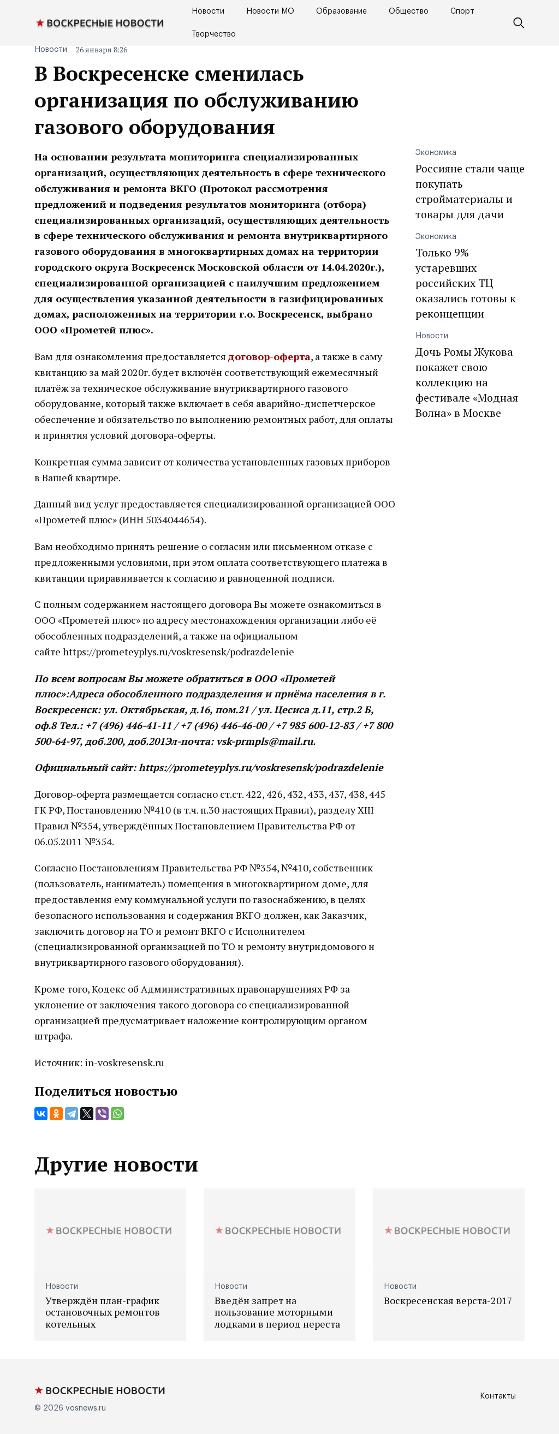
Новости (208, 11)
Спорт (462, 11)
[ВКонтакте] (40, 1113)
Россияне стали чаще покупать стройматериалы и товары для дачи (470, 191)
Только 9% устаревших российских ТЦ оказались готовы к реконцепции (465, 283)
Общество (409, 11)
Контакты (498, 1396)
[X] (86, 1113)
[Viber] (102, 1113)
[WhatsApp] (117, 1113)
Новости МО (270, 11)
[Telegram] (71, 1113)
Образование (341, 11)
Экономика (435, 153)
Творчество (214, 34)
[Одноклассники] (56, 1113)
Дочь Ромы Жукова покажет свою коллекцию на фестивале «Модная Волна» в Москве (466, 382)
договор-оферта (269, 356)
